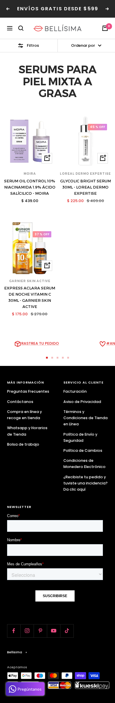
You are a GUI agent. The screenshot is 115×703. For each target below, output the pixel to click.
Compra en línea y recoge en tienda (24, 414)
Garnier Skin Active (29, 281)
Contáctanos (20, 401)
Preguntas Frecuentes (28, 391)
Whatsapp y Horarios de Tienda (27, 431)
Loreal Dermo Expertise (85, 174)
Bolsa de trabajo (23, 444)
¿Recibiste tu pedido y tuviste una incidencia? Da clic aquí (85, 483)
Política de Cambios (82, 450)
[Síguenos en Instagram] (27, 630)
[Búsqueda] (21, 28)
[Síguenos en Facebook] (13, 630)
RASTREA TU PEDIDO (40, 343)
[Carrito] (105, 28)
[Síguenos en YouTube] (53, 630)
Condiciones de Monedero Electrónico (84, 463)
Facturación (75, 391)
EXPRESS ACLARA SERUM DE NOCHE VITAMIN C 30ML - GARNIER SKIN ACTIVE (29, 297)
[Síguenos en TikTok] (66, 630)
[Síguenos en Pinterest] (40, 630)
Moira (30, 174)
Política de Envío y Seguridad (80, 437)
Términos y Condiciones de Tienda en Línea (85, 418)
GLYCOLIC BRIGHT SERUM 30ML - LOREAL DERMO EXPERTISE (85, 187)
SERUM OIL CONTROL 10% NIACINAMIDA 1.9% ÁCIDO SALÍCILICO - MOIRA (29, 187)
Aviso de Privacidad (82, 401)
